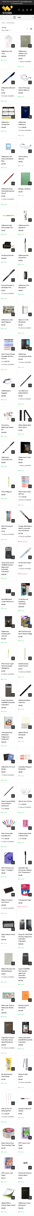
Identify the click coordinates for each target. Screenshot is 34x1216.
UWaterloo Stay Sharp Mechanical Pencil (7, 191)
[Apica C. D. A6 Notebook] (25, 310)
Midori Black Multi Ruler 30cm (24, 426)
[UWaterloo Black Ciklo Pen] (25, 690)
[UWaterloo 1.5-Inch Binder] (8, 757)
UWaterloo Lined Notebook (24, 1204)
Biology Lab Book (24, 189)
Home (3, 22)
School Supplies (11, 22)
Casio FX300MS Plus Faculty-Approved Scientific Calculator (24, 973)
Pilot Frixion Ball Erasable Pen (7, 834)
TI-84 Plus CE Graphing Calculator (23, 601)
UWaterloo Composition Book (25, 355)
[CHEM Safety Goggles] (8, 381)
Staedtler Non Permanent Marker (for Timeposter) (25, 870)
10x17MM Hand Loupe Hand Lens (7, 600)
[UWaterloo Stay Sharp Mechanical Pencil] (8, 179)
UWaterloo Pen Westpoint (23, 286)
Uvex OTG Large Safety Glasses (24, 89)
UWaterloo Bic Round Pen (23, 256)
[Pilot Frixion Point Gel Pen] (25, 482)
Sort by (4, 27)
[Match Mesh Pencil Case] (8, 924)
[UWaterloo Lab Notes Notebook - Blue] (8, 147)
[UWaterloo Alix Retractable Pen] (8, 215)
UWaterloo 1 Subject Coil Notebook (22, 53)
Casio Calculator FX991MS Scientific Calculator (8, 702)
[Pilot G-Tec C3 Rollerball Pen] (8, 1099)
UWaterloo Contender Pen (6, 458)
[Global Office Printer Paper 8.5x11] (8, 1193)
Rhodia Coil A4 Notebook (23, 1007)
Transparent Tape (24, 900)
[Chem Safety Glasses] (25, 147)
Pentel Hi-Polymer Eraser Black (25, 1174)
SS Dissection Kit (7, 255)
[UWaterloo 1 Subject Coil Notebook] (25, 41)
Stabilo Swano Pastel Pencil (23, 665)
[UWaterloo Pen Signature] (25, 215)
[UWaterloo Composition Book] (25, 344)
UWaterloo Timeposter (5, 123)
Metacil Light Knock (23, 1075)
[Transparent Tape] (25, 890)
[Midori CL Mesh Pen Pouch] (8, 890)
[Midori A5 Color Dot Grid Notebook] (8, 959)
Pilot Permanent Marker (7, 527)
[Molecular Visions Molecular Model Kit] (8, 995)
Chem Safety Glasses (23, 158)
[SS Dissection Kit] (8, 245)
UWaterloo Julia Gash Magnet (7, 321)
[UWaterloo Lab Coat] (8, 41)
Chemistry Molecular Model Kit (7, 427)
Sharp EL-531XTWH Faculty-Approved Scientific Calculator (25, 938)
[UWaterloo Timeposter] (8, 112)
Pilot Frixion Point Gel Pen (24, 493)
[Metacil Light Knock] (25, 1064)
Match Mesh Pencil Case (8, 936)
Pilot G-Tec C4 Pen (25, 801)
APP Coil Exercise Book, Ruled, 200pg (25, 633)
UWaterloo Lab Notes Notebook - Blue (7, 159)
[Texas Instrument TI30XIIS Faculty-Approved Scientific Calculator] (8, 553)
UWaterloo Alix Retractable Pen (7, 226)
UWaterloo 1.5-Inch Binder (8, 768)
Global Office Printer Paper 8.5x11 (8, 1204)
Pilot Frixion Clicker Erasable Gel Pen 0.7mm (8, 356)
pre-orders (18, 2)
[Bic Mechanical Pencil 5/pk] (8, 1064)
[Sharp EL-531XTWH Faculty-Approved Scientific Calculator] (25, 924)
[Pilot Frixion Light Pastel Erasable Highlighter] (8, 654)
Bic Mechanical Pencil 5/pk (6, 1075)
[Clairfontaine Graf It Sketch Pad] (25, 823)
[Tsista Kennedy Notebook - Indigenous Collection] (8, 722)
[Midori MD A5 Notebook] (25, 722)
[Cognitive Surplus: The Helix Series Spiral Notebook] (8, 1028)
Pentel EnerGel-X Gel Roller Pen (7, 286)
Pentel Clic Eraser (24, 563)
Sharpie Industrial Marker (24, 1110)
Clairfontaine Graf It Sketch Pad (24, 834)
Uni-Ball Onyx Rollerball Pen (23, 392)
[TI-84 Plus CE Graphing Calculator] (25, 589)
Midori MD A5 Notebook (23, 734)
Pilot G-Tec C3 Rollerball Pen (6, 1110)
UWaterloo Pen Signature (23, 226)
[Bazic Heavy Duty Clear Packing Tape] (8, 1133)
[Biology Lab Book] (25, 179)
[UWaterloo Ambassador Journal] (8, 622)
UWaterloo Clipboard (22, 123)
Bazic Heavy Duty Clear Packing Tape (8, 1144)
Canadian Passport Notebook (25, 768)
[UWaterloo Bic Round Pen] (25, 245)
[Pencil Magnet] (8, 482)
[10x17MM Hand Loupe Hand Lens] (8, 589)
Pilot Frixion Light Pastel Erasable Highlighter (7, 666)
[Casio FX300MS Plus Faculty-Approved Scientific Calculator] (25, 959)
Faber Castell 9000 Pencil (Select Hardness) (8, 803)
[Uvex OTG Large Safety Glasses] (25, 78)
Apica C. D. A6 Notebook (23, 321)
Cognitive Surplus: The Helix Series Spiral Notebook (7, 1040)
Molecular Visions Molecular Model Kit (7, 1008)
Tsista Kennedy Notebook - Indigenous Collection (6, 736)
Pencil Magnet (6, 492)
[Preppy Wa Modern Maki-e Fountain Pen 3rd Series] (25, 516)
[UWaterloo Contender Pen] (8, 447)
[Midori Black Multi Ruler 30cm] (25, 415)
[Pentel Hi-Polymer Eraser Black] (25, 1163)
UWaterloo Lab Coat (6, 52)
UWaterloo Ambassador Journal (5, 634)
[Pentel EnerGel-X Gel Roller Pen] (8, 275)
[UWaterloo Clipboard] (25, 112)
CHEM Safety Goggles (6, 392)
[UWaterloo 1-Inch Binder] (25, 447)
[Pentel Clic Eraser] (25, 553)
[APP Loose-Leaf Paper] (25, 1133)
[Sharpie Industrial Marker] (25, 1099)
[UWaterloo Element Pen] (8, 78)
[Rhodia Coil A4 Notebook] (25, 995)
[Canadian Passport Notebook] (25, 757)
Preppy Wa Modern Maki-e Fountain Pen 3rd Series (25, 528)
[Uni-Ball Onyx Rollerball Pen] (25, 381)
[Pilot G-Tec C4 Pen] (25, 791)
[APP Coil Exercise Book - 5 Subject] (8, 858)
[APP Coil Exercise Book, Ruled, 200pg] (25, 622)
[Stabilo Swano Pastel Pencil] (25, 654)
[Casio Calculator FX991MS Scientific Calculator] (8, 690)
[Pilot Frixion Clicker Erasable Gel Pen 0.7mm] (8, 344)
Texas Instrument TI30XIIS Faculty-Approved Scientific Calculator (7, 567)
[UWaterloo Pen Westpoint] (25, 275)
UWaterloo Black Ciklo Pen (24, 701)
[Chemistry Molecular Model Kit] (8, 415)
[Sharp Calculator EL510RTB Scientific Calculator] (25, 1028)
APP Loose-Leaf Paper (24, 1144)
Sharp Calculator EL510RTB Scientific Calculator (25, 1040)
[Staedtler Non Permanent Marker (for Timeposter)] (25, 858)
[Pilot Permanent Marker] (8, 516)
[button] (27, 10)
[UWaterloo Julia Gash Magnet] (8, 310)
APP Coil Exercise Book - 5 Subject (7, 869)
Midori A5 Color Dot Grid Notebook (8, 970)
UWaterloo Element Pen (8, 89)
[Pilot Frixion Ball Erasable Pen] (8, 823)
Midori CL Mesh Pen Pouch (6, 901)
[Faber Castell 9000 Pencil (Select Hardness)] (8, 791)
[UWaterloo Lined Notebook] (25, 1193)
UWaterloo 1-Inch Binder (24, 458)
